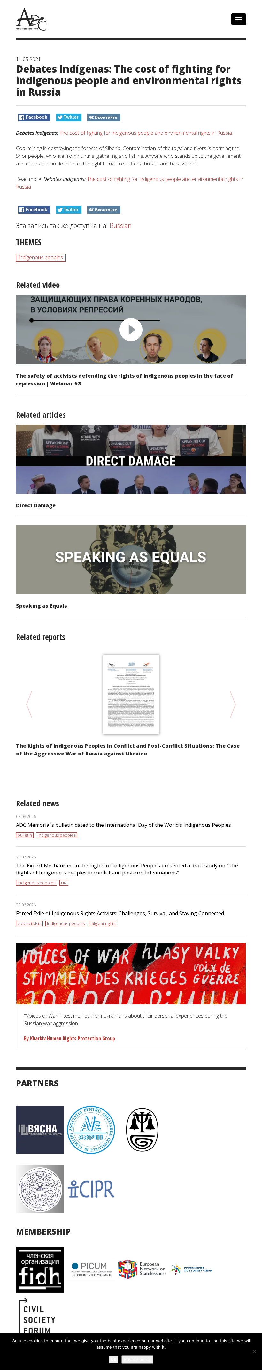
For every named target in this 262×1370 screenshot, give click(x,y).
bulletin (25, 835)
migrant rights (102, 923)
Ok (113, 1359)
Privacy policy (137, 1359)
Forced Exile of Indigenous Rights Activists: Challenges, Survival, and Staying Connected (120, 913)
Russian (121, 225)
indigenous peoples (41, 257)
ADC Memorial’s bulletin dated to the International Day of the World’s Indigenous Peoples (123, 824)
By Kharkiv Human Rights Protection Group (69, 1038)
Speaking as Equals (41, 605)
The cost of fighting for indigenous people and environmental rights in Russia (145, 132)
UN (64, 883)
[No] (254, 1351)
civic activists (29, 923)
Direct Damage (36, 505)
